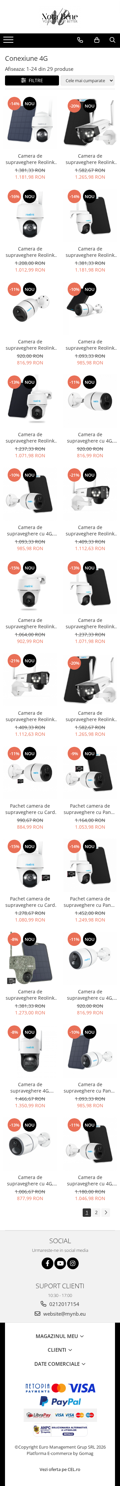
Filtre (34, 80)
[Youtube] (60, 1263)
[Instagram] (73, 1263)
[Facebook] (47, 1263)
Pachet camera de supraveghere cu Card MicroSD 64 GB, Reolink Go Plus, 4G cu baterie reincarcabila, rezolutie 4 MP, (30, 809)
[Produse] (9, 42)
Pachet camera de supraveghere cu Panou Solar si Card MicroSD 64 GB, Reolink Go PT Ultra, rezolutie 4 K (90, 901)
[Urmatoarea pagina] (105, 1212)
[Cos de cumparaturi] (97, 40)
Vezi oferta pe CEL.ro (60, 1469)
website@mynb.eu (64, 1313)
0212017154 (63, 1304)
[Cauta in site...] (112, 40)
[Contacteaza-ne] (80, 40)
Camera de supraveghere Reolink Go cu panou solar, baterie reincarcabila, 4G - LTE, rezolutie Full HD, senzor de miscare (90, 344)
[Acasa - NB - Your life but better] (60, 16)
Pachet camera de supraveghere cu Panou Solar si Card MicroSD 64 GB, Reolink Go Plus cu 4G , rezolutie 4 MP (90, 809)
